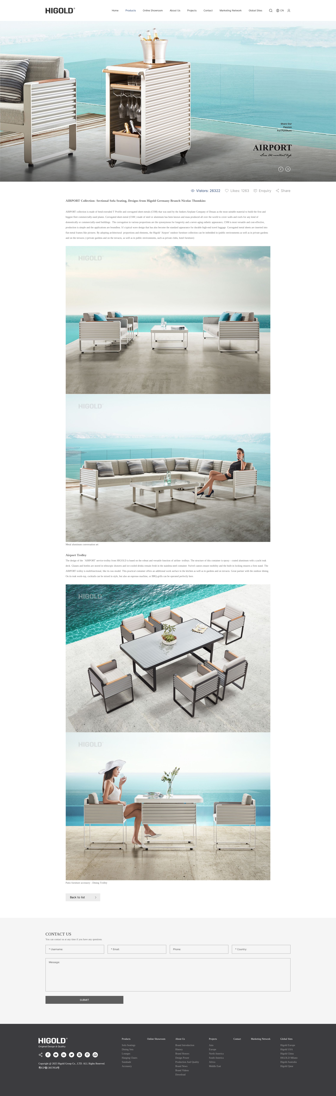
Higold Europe (287, 1045)
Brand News (181, 1066)
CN (282, 10)
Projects (192, 10)
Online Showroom (153, 10)
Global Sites (255, 10)
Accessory (127, 1066)
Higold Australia (288, 1062)
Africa (212, 1062)
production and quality (187, 1062)
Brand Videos (182, 1070)
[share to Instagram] (79, 1054)
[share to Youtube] (55, 1054)
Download (180, 1074)
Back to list (77, 897)
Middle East (215, 1066)
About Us (175, 10)
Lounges (126, 1053)
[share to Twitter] (71, 1054)
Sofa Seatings (128, 1045)
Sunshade (126, 1062)
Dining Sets (127, 1049)
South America (216, 1058)
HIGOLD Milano (289, 1058)
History (179, 1049)
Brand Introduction (184, 1045)
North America (216, 1053)
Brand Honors (182, 1053)
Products (130, 10)
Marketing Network (231, 10)
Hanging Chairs (129, 1058)
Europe (212, 1049)
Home (115, 10)
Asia (211, 1045)
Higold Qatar (286, 1066)
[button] (281, 169)
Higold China (287, 1053)
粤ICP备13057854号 (48, 1067)
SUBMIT (84, 999)
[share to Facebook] (48, 1054)
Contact (208, 10)
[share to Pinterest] (87, 1054)
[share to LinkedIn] (63, 1054)
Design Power (182, 1058)
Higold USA (286, 1049)
